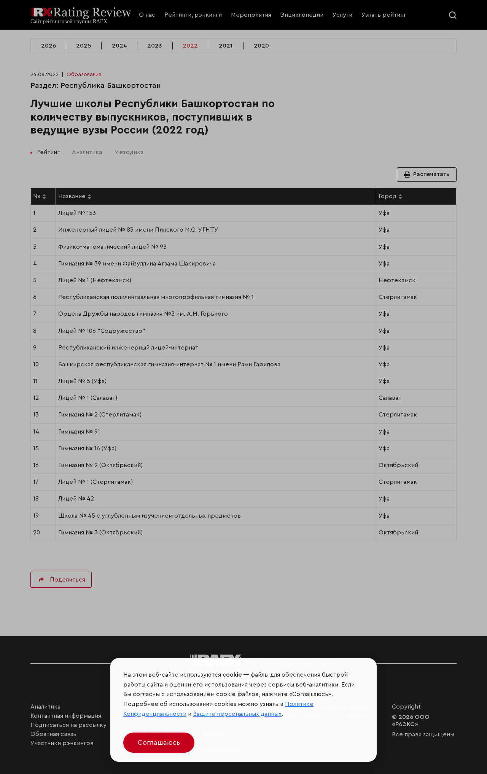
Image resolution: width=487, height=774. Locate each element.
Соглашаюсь (159, 742)
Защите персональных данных (237, 714)
